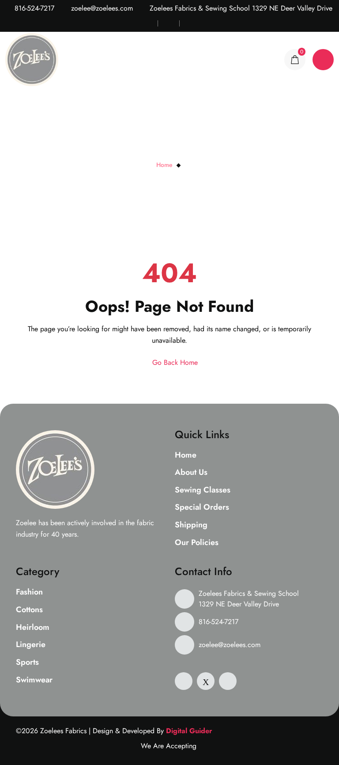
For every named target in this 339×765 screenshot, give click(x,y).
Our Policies (196, 543)
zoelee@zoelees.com (101, 8)
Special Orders (202, 507)
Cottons (29, 610)
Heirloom (32, 627)
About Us (191, 472)
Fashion (29, 592)
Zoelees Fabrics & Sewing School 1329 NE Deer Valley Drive (249, 598)
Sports (27, 662)
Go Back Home (174, 362)
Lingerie (30, 645)
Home (164, 164)
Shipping (191, 525)
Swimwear (34, 680)
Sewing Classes (202, 490)
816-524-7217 (33, 8)
